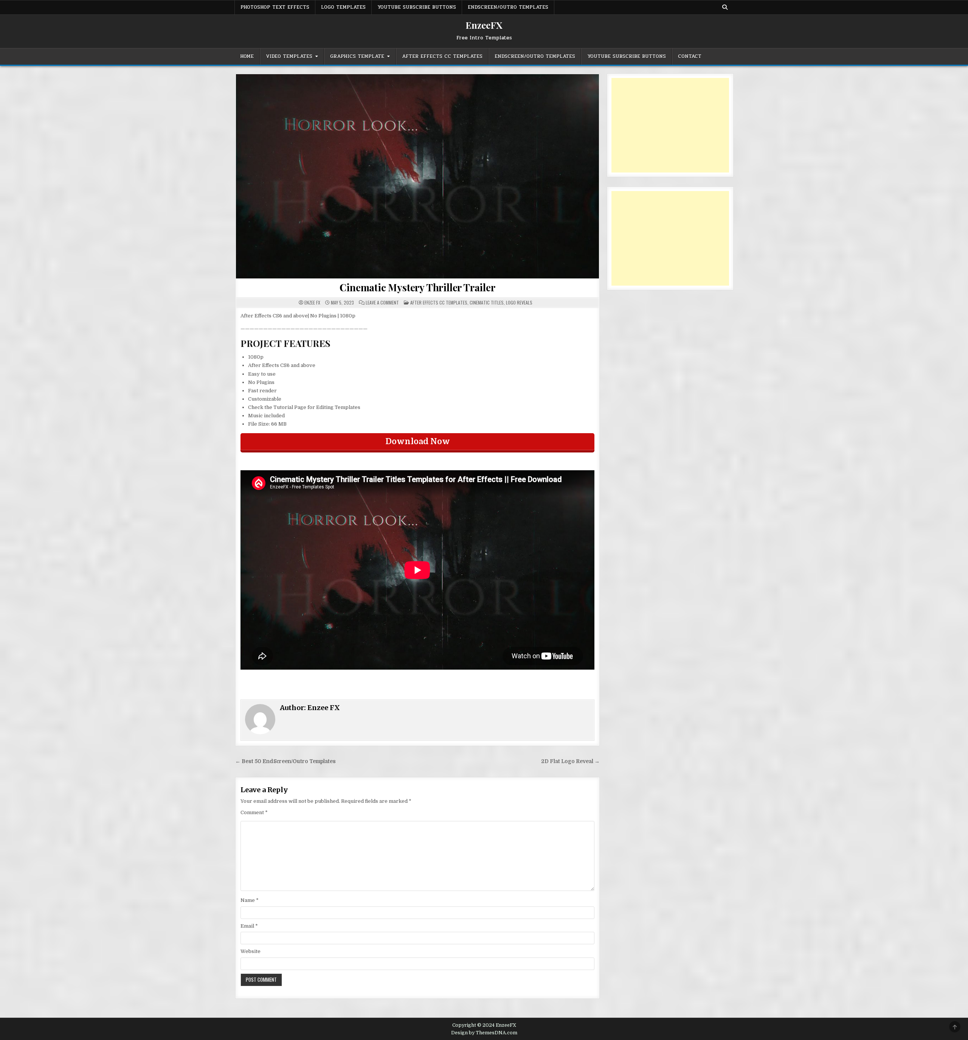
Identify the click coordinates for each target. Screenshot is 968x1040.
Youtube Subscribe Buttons (416, 7)
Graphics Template (357, 56)
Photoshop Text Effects (274, 7)
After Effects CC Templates (442, 56)
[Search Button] (724, 7)
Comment (254, 812)
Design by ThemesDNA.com (484, 1032)
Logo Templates (343, 7)
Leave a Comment (382, 302)
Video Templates (289, 56)
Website (250, 951)
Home (247, 56)
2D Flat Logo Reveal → (570, 761)
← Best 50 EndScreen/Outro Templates (285, 761)
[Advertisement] (670, 125)
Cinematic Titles (487, 302)
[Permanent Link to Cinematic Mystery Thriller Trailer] (417, 176)
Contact (689, 56)
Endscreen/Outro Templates (508, 7)
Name (249, 900)
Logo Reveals (519, 302)
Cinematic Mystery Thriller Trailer (417, 287)
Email (249, 926)
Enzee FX (312, 302)
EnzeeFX (484, 25)
